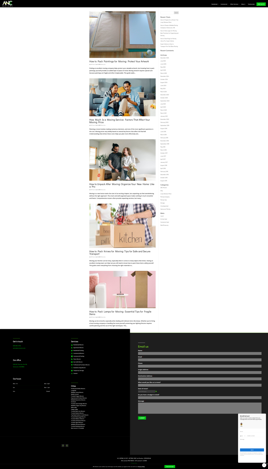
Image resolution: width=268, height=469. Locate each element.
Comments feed (164, 222)
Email (140, 357)
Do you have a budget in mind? (148, 395)
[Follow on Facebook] (63, 445)
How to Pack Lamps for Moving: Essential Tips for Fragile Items (120, 313)
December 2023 (164, 94)
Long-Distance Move (165, 194)
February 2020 (164, 122)
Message (141, 401)
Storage (162, 203)
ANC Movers (92, 64)
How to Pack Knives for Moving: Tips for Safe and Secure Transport (119, 252)
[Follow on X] (67, 445)
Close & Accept (170, 466)
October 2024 (164, 79)
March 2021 (163, 113)
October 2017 (163, 153)
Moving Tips (103, 64)
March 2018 (163, 150)
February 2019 (164, 137)
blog (161, 190)
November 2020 (164, 119)
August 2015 (163, 180)
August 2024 (163, 82)
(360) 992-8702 (17, 346)
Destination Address (146, 376)
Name (141, 350)
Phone (140, 363)
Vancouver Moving (165, 209)
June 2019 (163, 131)
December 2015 (164, 174)
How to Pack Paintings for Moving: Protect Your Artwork (119, 61)
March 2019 (163, 134)
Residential (214, 4)
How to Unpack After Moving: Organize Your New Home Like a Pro (121, 185)
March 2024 (163, 91)
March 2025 (163, 73)
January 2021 (164, 116)
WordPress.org (164, 225)
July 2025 (163, 61)
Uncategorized (164, 206)
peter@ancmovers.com (19, 348)
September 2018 (164, 144)
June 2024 (163, 85)
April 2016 (163, 168)
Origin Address (144, 370)
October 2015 (164, 177)
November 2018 (164, 141)
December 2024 (164, 76)
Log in (162, 216)
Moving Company (164, 197)
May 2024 (163, 88)
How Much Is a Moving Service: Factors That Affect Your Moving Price (119, 121)
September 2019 (164, 125)
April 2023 (163, 107)
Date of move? (143, 389)
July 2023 (163, 104)
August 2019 (163, 128)
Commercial (224, 4)
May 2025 (163, 67)
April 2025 (163, 70)
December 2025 (164, 58)
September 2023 (164, 101)
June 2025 (163, 64)
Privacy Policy (134, 463)
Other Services (234, 4)
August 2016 (163, 165)
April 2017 (163, 159)
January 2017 (164, 162)
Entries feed (163, 219)
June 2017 (163, 156)
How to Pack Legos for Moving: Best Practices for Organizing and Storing (169, 33)
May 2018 (162, 147)
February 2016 (164, 171)
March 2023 (163, 110)
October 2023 (164, 98)
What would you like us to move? (149, 382)
